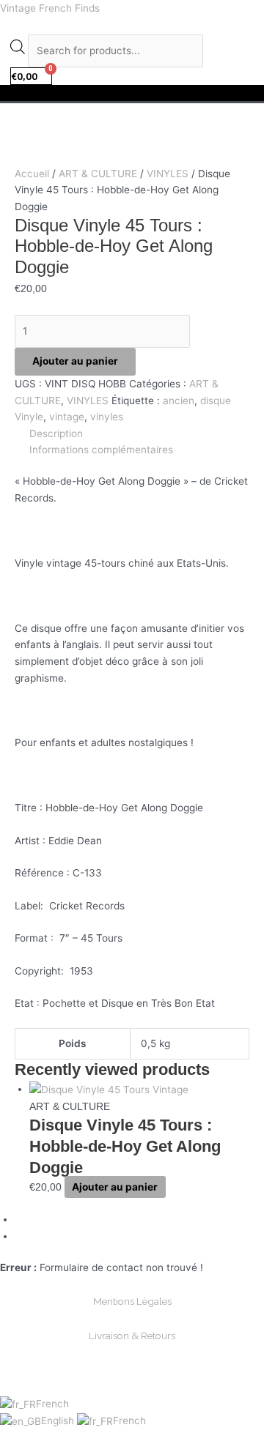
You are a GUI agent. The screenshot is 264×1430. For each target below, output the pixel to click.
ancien (178, 400)
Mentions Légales (132, 1301)
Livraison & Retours (132, 1335)
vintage (66, 416)
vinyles (106, 416)
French (52, 1403)
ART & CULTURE (98, 173)
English (59, 1420)
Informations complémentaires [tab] (101, 449)
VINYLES (167, 173)
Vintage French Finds (50, 8)
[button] (131, 93)
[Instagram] (20, 1236)
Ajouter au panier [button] (115, 1187)
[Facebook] (20, 1219)
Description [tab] (56, 433)
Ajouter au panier (75, 361)
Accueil (32, 173)
